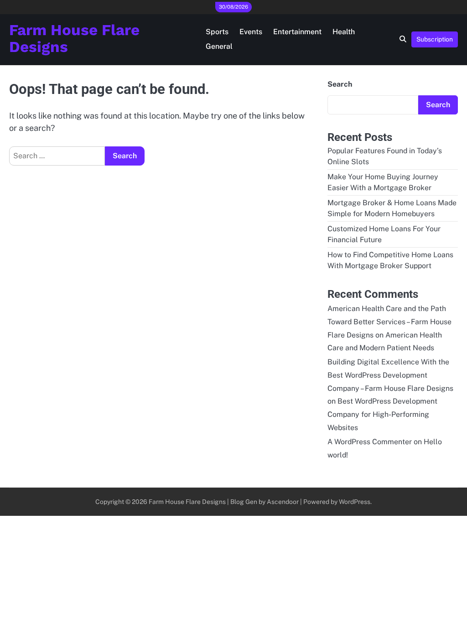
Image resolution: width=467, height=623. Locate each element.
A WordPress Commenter (369, 441)
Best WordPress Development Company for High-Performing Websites (382, 414)
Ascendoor (283, 501)
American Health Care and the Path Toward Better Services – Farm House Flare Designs (389, 321)
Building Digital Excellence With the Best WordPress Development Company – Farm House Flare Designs (390, 375)
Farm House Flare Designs (74, 38)
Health (343, 31)
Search (339, 84)
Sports (217, 31)
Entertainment (297, 31)
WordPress (354, 501)
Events (250, 31)
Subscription (434, 39)
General (219, 46)
